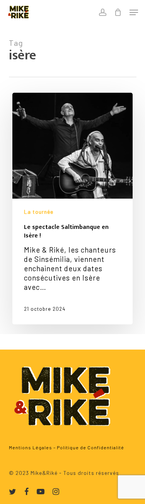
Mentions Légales (30, 447)
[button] (134, 12)
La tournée (38, 211)
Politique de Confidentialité (90, 447)
